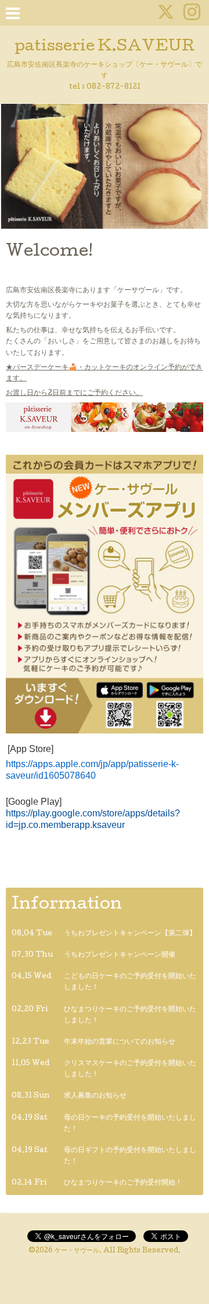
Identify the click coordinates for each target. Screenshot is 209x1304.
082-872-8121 (113, 87)
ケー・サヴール (77, 1251)
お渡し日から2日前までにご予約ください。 (74, 393)
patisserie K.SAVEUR (105, 47)
